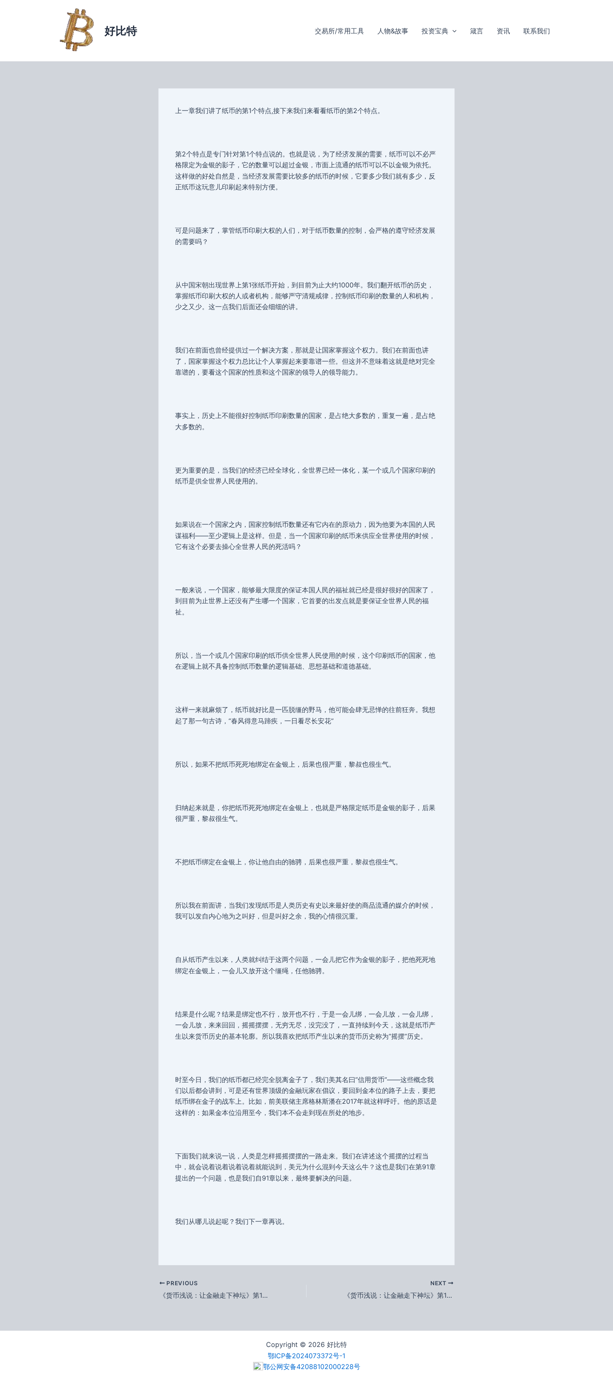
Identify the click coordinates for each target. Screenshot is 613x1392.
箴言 (476, 31)
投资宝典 (435, 31)
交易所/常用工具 (339, 31)
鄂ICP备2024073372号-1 (306, 1356)
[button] (452, 31)
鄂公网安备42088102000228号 (311, 1366)
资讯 (503, 31)
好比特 (121, 30)
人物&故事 (392, 31)
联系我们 (536, 31)
